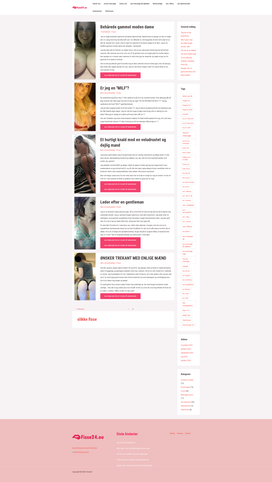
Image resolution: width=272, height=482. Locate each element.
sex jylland (185, 231)
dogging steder (187, 110)
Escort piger (185, 387)
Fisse (114, 32)
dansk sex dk (187, 96)
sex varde (185, 294)
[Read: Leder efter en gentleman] (85, 223)
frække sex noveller (186, 158)
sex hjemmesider (183, 4)
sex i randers (186, 200)
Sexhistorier (97, 11)
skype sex (185, 310)
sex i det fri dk (187, 196)
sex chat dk (186, 173)
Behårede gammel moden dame (127, 26)
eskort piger (186, 152)
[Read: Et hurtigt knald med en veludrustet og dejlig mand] (85, 164)
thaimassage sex (188, 325)
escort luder (186, 128)
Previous (79, 309)
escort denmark (187, 123)
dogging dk (186, 101)
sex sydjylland (188, 285)
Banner (172, 433)
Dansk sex (97, 4)
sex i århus (170, 4)
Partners (180, 433)
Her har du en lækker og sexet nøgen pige (132, 454)
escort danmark (187, 119)
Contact (188, 433)
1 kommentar (105, 32)
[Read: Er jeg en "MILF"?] (85, 107)
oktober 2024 (186, 360)
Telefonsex (109, 11)
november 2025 (187, 345)
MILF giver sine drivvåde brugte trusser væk (187, 43)
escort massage (110, 4)
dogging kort (186, 105)
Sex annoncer (186, 402)
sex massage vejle (187, 252)
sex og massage (186, 260)
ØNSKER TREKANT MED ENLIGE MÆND (133, 258)
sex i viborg (186, 221)
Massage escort (187, 395)
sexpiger (185, 266)
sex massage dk (188, 237)
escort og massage (185, 142)
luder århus (186, 169)
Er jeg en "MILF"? (114, 88)
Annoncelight (157, 4)
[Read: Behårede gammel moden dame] (85, 50)
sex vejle (185, 298)
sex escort (186, 178)
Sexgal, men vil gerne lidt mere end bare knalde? (188, 71)
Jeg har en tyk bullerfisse (126, 443)
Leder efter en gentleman (122, 202)
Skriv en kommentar (107, 93)
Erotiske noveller (187, 380)
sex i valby (185, 217)
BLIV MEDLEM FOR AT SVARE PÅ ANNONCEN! (120, 75)
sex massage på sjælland (139, 4)
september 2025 (187, 353)
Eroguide (185, 114)
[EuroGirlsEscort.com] (80, 452)
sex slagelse (186, 275)
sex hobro (185, 187)
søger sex (186, 315)
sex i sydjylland (188, 205)
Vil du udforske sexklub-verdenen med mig (187, 61)
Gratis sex (123, 4)
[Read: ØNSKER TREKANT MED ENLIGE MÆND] (85, 276)
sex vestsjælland (188, 304)
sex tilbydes (186, 289)
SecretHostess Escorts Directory (84, 448)
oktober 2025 (186, 349)
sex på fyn (186, 271)
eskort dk (185, 148)
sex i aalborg (186, 191)
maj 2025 (184, 357)
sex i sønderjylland (187, 211)
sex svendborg (187, 280)
